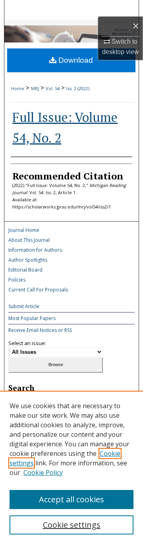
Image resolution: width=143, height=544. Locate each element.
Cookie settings (71, 524)
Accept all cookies (71, 499)
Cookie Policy (43, 472)
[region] (71, 467)
